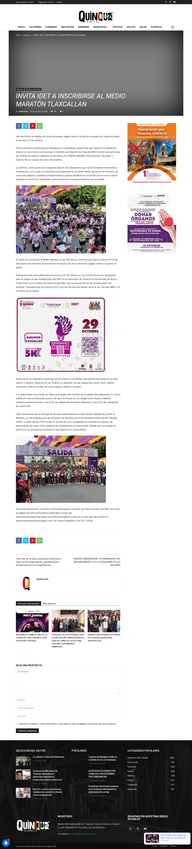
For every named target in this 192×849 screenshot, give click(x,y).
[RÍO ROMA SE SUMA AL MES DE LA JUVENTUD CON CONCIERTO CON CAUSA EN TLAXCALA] (32, 621)
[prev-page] (18, 653)
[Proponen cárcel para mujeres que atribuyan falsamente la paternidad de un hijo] (79, 790)
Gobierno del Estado (33, 89)
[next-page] (22, 653)
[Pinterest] (33, 126)
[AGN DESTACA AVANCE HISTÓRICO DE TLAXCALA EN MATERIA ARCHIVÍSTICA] (104, 621)
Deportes (27, 35)
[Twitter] (170, 2)
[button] (172, 27)
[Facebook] (166, 2)
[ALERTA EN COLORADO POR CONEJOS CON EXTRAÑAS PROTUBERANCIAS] (79, 775)
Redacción (23, 111)
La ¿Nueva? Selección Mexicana (48, 757)
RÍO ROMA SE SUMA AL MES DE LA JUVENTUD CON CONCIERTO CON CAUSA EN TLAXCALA (31, 638)
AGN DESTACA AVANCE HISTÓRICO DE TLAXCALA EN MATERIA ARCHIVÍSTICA (104, 638)
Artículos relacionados (28, 603)
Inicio (18, 35)
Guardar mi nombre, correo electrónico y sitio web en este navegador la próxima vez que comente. (67, 723)
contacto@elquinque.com (83, 833)
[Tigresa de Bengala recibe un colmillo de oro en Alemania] (79, 760)
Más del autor (49, 603)
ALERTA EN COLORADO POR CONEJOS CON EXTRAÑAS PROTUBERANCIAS (102, 774)
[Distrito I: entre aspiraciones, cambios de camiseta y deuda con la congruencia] (23, 793)
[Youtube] (174, 2)
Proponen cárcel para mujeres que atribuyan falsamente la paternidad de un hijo (103, 789)
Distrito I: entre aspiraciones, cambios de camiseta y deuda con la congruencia (47, 792)
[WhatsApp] (40, 126)
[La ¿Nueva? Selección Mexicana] (23, 760)
